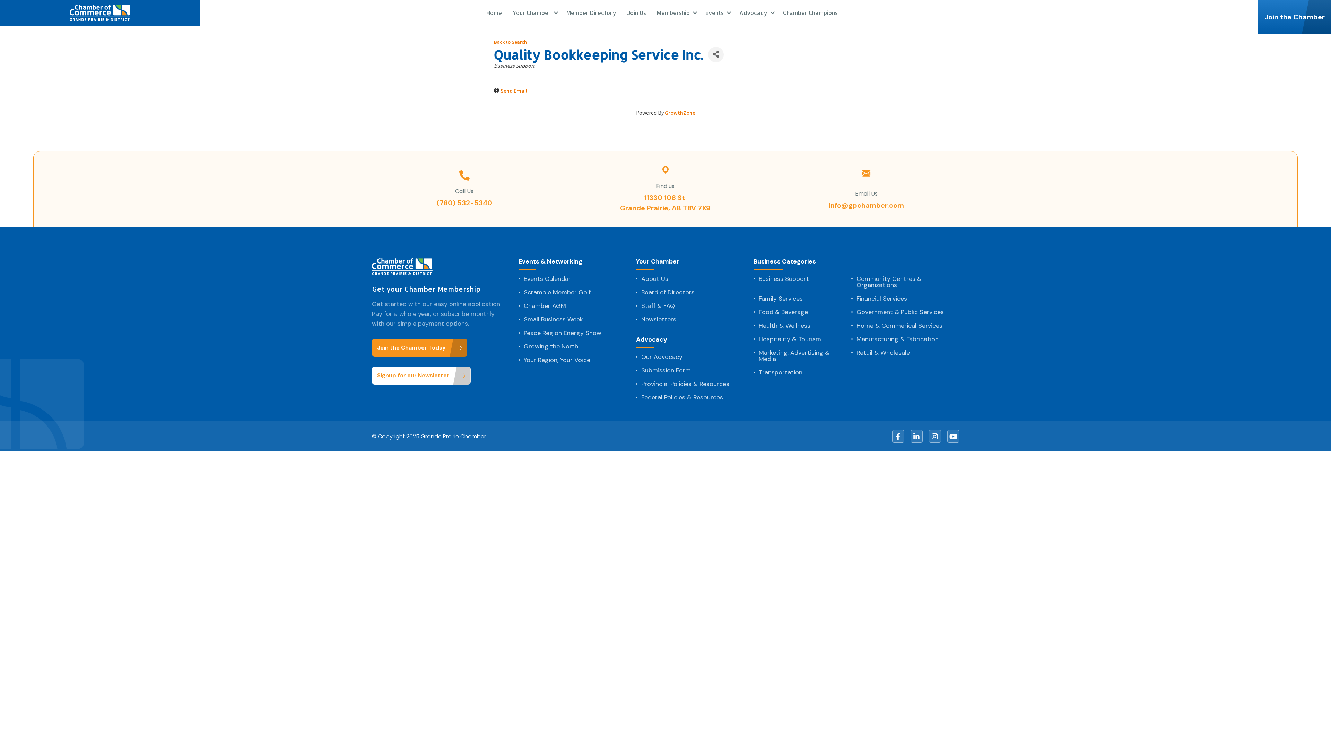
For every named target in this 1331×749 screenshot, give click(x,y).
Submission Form (666, 370)
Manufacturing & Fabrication (897, 339)
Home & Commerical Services (899, 325)
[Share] (716, 54)
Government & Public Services (900, 312)
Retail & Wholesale (883, 353)
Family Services (781, 298)
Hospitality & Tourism (790, 339)
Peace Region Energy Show (562, 333)
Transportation (780, 372)
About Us (654, 279)
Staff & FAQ (658, 306)
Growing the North (551, 346)
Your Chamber (657, 262)
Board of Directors (668, 292)
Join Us (636, 12)
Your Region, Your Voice (557, 360)
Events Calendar (547, 279)
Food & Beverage (783, 312)
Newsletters (658, 319)
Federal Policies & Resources (682, 397)
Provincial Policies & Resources (685, 384)
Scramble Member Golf (557, 292)
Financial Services (881, 298)
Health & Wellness (784, 325)
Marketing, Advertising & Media (794, 356)
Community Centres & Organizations (889, 282)
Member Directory (591, 12)
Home (494, 12)
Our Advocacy (661, 357)
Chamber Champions (810, 12)
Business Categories (785, 262)
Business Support (784, 279)
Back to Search (510, 42)
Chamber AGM (545, 306)
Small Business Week (553, 319)
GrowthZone (680, 114)
